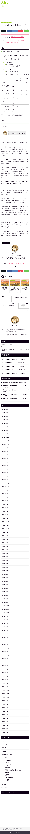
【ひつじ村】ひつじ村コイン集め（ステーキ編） (14, 369)
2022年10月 (6, 570)
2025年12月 (6, 437)
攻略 (6, 744)
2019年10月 (6, 697)
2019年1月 (5, 728)
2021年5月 (5, 630)
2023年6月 (5, 542)
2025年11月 (6, 441)
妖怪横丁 (5, 747)
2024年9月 (5, 490)
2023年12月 (6, 521)
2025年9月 (5, 448)
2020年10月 (6, 655)
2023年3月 (5, 553)
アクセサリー (8, 760)
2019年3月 (5, 721)
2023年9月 (5, 532)
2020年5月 (5, 672)
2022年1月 (5, 602)
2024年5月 (5, 504)
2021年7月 (5, 623)
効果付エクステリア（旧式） (6, 22)
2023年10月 (6, 528)
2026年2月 (5, 430)
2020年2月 (5, 683)
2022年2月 (5, 598)
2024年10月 (6, 486)
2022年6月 (5, 584)
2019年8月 (5, 704)
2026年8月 (5, 409)
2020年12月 (6, 648)
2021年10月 (6, 612)
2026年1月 (5, 434)
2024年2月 (5, 514)
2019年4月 (5, 718)
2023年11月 (6, 525)
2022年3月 (5, 595)
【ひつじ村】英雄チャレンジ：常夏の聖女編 (13, 362)
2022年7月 (5, 581)
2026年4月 (5, 423)
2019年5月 (5, 714)
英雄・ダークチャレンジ (10, 777)
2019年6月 (5, 711)
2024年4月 (5, 507)
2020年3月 (5, 679)
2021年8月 (5, 619)
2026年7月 (5, 412)
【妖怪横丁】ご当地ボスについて (10, 382)
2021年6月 (5, 626)
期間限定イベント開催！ (17, 37)
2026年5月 (5, 419)
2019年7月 (5, 707)
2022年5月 (5, 588)
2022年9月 (5, 574)
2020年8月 (5, 662)
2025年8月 (5, 451)
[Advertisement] (20, 10)
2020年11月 (6, 651)
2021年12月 (6, 605)
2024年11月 (6, 483)
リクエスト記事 (8, 764)
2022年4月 (5, 591)
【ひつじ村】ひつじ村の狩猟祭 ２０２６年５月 (14, 385)
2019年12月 (6, 690)
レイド (6, 765)
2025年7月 (5, 455)
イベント (7, 762)
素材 (6, 775)
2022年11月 (6, 567)
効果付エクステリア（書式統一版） (13, 770)
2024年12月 (6, 479)
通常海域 (7, 779)
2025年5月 (5, 462)
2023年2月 (5, 556)
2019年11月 (6, 693)
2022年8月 (5, 577)
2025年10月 (6, 444)
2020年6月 (5, 669)
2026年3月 (5, 427)
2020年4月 (5, 676)
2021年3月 (5, 637)
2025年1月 (5, 476)
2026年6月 (5, 416)
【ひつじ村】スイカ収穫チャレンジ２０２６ (13, 366)
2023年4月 (5, 549)
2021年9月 (5, 616)
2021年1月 (5, 644)
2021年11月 (6, 609)
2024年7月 (5, 497)
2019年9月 (5, 700)
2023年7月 (5, 539)
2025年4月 (5, 465)
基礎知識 (7, 772)
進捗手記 (7, 780)
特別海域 (7, 774)
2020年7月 (5, 665)
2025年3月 (5, 469)
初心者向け (7, 767)
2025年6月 (5, 458)
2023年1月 (5, 560)
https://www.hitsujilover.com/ (16, 263)
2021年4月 (5, 634)
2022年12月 (6, 563)
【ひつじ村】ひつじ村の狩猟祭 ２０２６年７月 (14, 373)
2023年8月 (5, 535)
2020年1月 (5, 686)
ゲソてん (5, 741)
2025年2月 (5, 472)
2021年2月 (5, 641)
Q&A (6, 757)
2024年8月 (5, 493)
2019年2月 (5, 725)
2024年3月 (5, 511)
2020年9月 (5, 658)
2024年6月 (5, 500)
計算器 (4, 784)
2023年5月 (5, 546)
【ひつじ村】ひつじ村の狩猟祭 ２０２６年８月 (14, 359)
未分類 (4, 751)
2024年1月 (5, 518)
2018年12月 (6, 732)
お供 (6, 758)
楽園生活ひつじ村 (7, 754)
